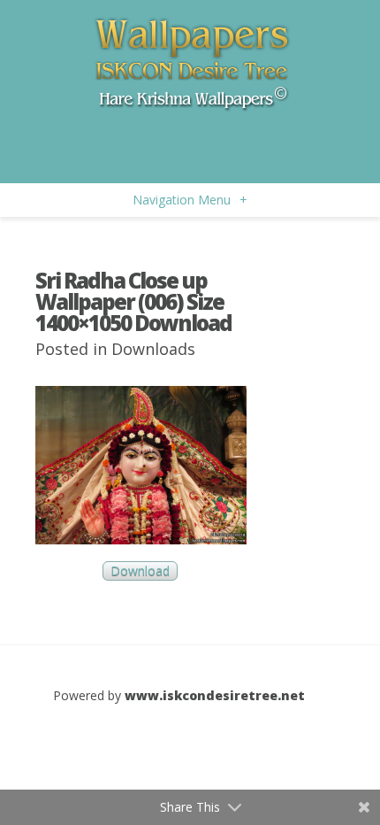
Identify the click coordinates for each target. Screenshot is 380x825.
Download (140, 571)
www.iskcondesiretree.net (215, 695)
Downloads (153, 348)
